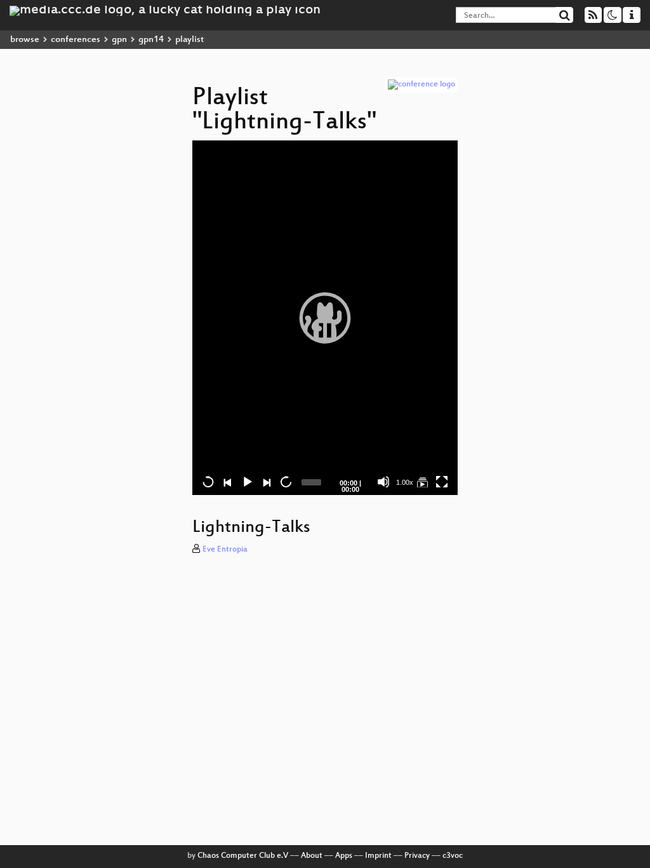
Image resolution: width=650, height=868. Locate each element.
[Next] (266, 481)
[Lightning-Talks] (422, 481)
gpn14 (151, 39)
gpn (119, 39)
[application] (325, 317)
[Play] (325, 317)
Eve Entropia (225, 549)
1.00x (404, 482)
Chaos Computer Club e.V (242, 855)
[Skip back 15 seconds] (208, 481)
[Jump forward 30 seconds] (285, 481)
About (311, 855)
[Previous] (227, 481)
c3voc (452, 855)
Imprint (378, 855)
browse (24, 39)
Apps (343, 855)
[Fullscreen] (442, 481)
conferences (75, 39)
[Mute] (383, 481)
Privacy (417, 855)
